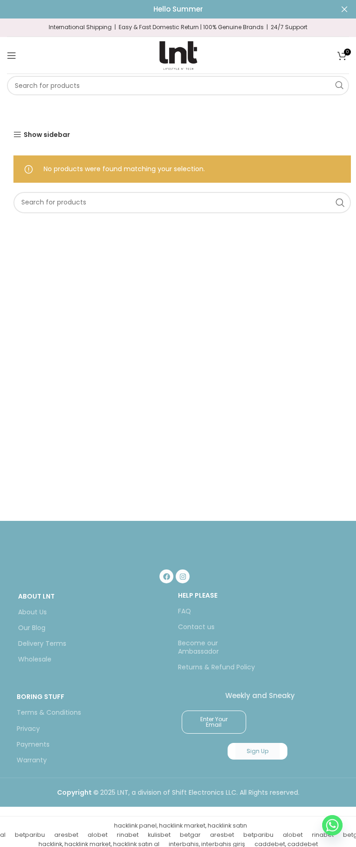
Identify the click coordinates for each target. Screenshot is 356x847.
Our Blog (31, 627)
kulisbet (159, 835)
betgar (190, 835)
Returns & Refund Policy (216, 667)
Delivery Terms (42, 643)
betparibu (30, 835)
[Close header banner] (344, 9)
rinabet (128, 835)
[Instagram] (183, 576)
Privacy (28, 728)
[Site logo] (178, 54)
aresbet (66, 835)
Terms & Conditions (49, 712)
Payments (33, 744)
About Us (32, 612)
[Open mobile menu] (11, 55)
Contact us (196, 626)
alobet (98, 835)
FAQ (184, 611)
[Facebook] (166, 576)
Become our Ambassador (198, 647)
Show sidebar (47, 135)
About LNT (36, 596)
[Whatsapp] (332, 825)
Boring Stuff (40, 696)
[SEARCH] (339, 85)
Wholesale (34, 659)
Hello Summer (178, 9)
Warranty (32, 760)
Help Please (197, 595)
